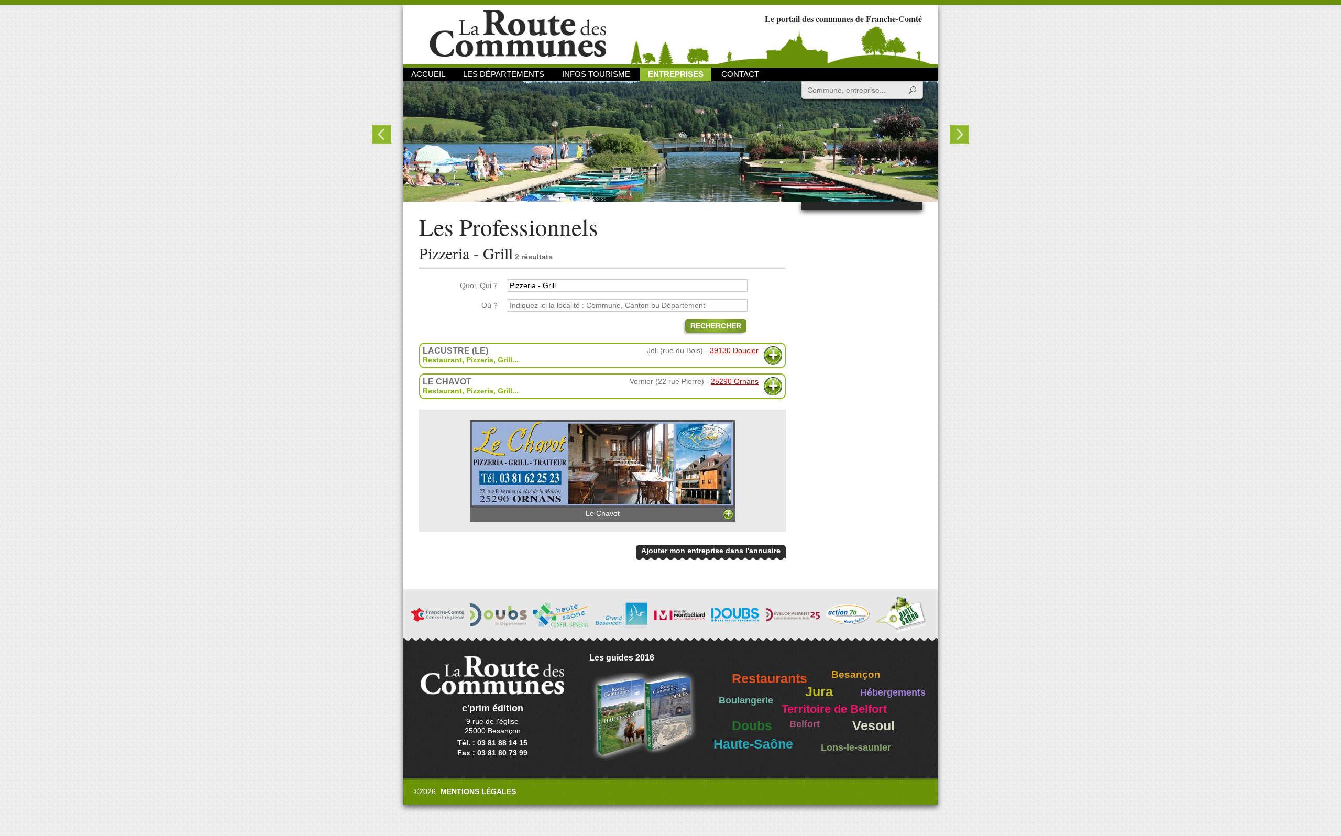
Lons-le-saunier (856, 747)
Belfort (804, 724)
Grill (505, 360)
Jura (819, 692)
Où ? (489, 305)
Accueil (428, 74)
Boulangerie (746, 700)
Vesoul (873, 726)
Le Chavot (603, 513)
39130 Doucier (734, 350)
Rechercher (715, 326)
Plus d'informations (773, 355)
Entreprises (676, 74)
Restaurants (769, 679)
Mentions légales (478, 791)
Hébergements (893, 692)
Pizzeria (479, 360)
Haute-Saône (753, 744)
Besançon (856, 674)
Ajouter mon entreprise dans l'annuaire (711, 550)
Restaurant (442, 360)
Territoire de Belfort (834, 709)
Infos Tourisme (596, 74)
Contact (740, 74)
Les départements (503, 74)
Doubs (752, 726)
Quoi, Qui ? (479, 285)
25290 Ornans (735, 381)
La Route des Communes (517, 34)
